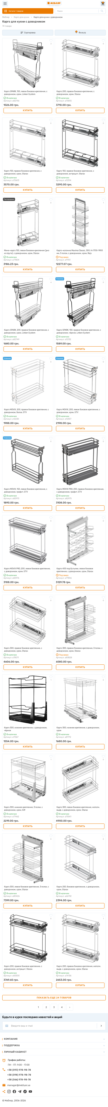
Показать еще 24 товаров (54, 997)
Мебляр (5, 17)
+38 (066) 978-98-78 (19, 1079)
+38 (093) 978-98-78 (19, 1070)
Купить (28, 110)
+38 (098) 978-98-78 (19, 1074)
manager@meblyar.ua (18, 1085)
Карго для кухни (21, 17)
